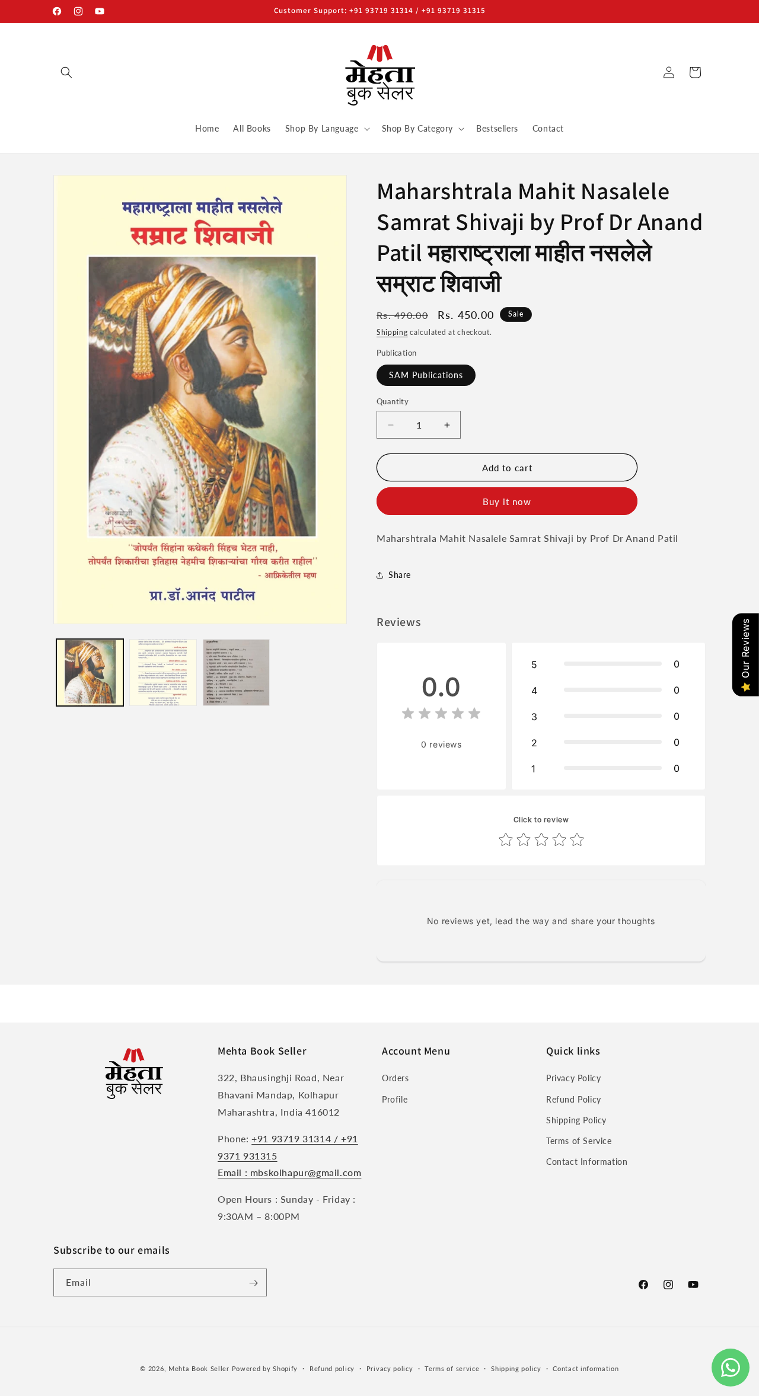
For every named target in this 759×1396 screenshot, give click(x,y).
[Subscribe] (253, 1283)
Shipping (392, 332)
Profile (394, 1099)
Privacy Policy (573, 1079)
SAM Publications (426, 375)
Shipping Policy (576, 1120)
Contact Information (586, 1162)
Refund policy (332, 1368)
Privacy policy (389, 1368)
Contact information (585, 1368)
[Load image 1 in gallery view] (89, 672)
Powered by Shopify (265, 1368)
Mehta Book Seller (198, 1368)
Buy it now (507, 501)
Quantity (393, 401)
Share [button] (399, 575)
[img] (441, 715)
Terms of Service (579, 1141)
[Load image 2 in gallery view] (162, 672)
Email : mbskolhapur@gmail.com (289, 1172)
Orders (395, 1079)
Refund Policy (573, 1099)
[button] (66, 72)
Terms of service (452, 1368)
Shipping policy (516, 1368)
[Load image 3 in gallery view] (236, 672)
